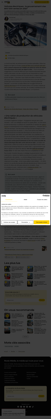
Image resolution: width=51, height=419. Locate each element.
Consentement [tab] (8, 199)
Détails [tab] (25, 199)
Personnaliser (25, 222)
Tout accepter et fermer (41, 222)
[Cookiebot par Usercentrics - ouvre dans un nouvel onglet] (43, 196)
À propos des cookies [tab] (42, 199)
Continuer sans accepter (9, 222)
